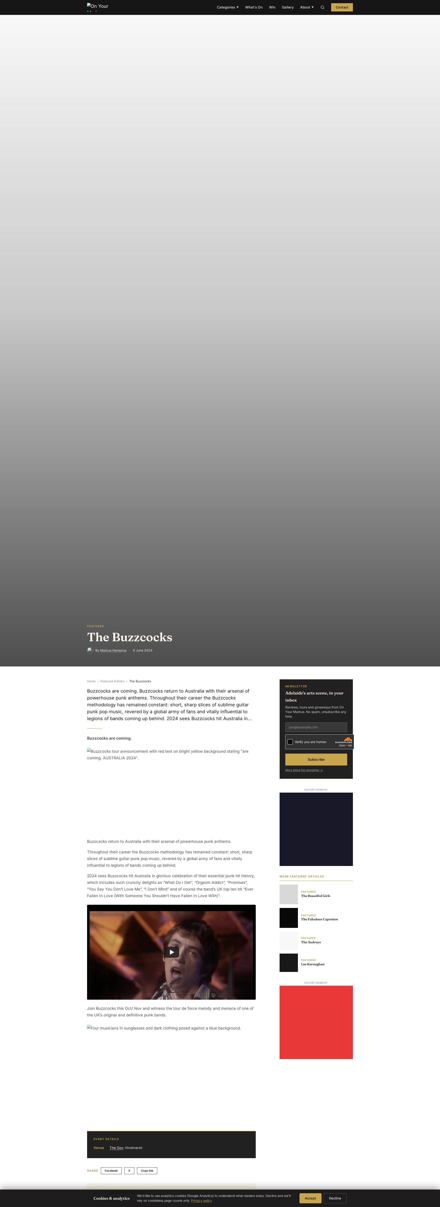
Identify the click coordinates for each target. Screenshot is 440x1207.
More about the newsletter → (304, 770)
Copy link (147, 1170)
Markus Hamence (113, 650)
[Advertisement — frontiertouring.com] (316, 829)
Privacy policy (201, 1200)
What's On (254, 7)
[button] (171, 952)
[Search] (322, 7)
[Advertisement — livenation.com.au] (316, 1022)
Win (272, 7)
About (307, 7)
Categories (228, 7)
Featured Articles (112, 681)
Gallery (288, 7)
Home (91, 681)
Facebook (111, 1170)
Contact (342, 7)
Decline (335, 1198)
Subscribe (316, 759)
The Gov (116, 1148)
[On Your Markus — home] (100, 7)
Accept (310, 1198)
